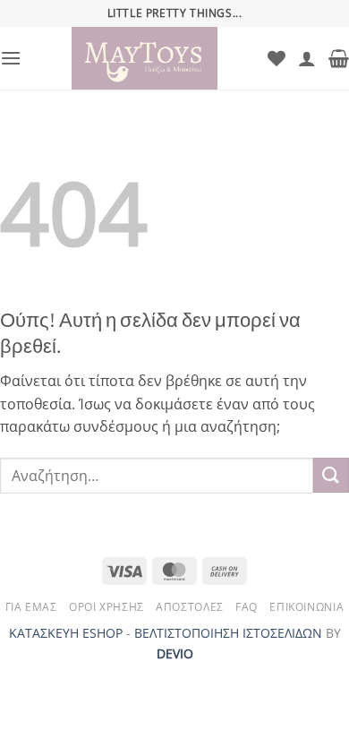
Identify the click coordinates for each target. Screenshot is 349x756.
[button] (10, 58)
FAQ (246, 606)
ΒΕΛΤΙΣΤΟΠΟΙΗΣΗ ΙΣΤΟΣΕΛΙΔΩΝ (228, 632)
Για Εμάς (31, 606)
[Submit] (331, 475)
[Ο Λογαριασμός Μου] (307, 58)
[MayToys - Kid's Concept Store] (144, 58)
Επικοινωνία (306, 606)
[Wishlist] (276, 58)
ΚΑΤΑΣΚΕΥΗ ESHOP (66, 632)
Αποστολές (190, 606)
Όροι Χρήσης (106, 606)
